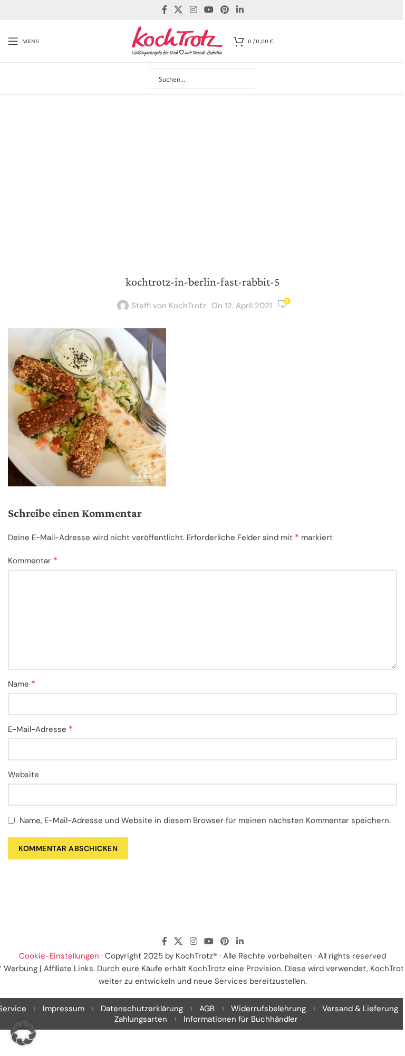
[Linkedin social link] (240, 10)
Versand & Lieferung (360, 1008)
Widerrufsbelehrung (268, 1008)
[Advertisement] (202, 174)
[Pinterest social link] (225, 10)
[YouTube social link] (208, 10)
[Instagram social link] (193, 10)
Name (21, 683)
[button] (23, 1033)
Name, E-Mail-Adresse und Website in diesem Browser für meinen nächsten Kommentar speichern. (205, 820)
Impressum (63, 1008)
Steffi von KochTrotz (168, 305)
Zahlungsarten (140, 1019)
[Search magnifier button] (244, 78)
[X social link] (178, 10)
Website (23, 774)
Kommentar (32, 560)
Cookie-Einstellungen (59, 956)
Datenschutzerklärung (142, 1008)
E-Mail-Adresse (40, 729)
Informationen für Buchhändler (241, 1019)
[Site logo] (177, 40)
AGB (207, 1008)
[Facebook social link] (164, 10)
